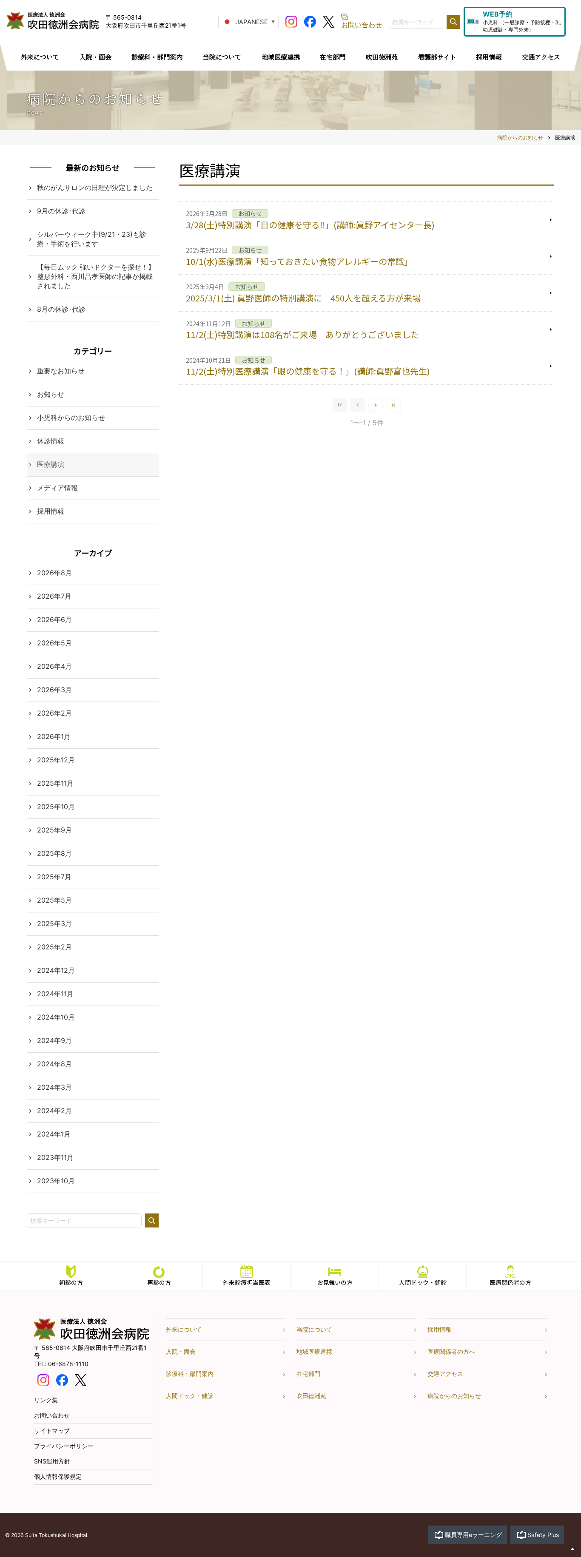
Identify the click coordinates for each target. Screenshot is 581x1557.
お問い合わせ (52, 1415)
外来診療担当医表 (247, 1282)
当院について (314, 1329)
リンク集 (46, 1400)
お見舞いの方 (335, 1282)
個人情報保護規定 (58, 1476)
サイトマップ (52, 1430)
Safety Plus (543, 1534)
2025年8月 (54, 853)
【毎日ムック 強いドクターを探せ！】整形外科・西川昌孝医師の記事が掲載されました (96, 276)
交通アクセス (445, 1373)
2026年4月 (54, 666)
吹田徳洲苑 (311, 1395)
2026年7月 (54, 596)
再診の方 (159, 1282)
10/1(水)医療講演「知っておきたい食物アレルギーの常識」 (299, 261)
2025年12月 (56, 760)
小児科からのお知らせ (71, 417)
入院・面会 (181, 1351)
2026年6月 (54, 619)
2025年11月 (55, 783)
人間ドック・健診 (423, 1282)
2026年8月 (54, 572)
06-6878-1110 (68, 1363)
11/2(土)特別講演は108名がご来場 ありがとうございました (302, 334)
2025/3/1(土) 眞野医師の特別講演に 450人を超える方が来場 (303, 298)
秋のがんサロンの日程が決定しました (95, 187)
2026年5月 (54, 643)
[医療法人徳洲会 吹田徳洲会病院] (91, 1337)
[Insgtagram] (291, 21)
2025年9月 (54, 830)
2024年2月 (54, 1110)
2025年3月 (54, 923)
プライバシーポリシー (64, 1445)
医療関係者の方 (510, 1282)
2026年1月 (54, 736)
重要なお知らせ (61, 371)
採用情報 (50, 511)
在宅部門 (308, 1373)
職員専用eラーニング (473, 1534)
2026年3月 (54, 689)
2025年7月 (54, 876)
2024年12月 (56, 970)
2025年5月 (54, 900)
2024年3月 (54, 1087)
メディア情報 (57, 487)
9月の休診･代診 (61, 211)
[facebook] (310, 21)
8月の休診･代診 (61, 309)
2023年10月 (56, 1180)
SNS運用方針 (52, 1461)
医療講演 (50, 464)
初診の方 (71, 1282)
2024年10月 (56, 1017)
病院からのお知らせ (454, 1395)
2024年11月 (55, 993)
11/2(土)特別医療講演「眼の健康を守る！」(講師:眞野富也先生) (308, 371)
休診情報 (50, 441)
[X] (328, 21)
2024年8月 (54, 1064)
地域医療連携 (314, 1351)
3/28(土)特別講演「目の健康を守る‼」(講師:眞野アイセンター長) (310, 225)
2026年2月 (54, 713)
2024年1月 (54, 1134)
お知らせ (50, 394)
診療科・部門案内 (190, 1373)
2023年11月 (55, 1157)
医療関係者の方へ (451, 1351)
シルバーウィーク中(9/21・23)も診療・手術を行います (91, 239)
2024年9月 (54, 1040)
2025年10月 (56, 806)
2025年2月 (54, 947)
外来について (184, 1329)
